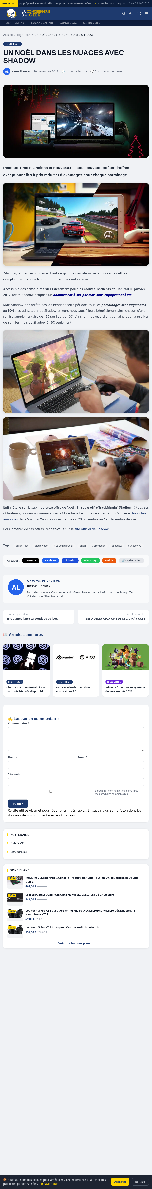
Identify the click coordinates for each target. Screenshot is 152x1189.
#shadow (117, 545)
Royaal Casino (42, 22)
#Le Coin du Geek (63, 545)
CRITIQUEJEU (92, 22)
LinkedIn (70, 560)
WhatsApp (90, 560)
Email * (82, 757)
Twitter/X (30, 560)
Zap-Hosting (15, 22)
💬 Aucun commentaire (106, 71)
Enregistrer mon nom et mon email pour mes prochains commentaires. (117, 792)
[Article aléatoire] (139, 13)
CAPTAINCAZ (68, 22)
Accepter (120, 1181)
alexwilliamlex (39, 585)
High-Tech (23, 34)
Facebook (50, 560)
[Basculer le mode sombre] (131, 13)
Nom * (12, 757)
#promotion (98, 545)
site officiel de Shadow (91, 529)
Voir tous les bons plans (76, 943)
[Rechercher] (124, 14)
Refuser (140, 1181)
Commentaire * (18, 723)
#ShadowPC (134, 545)
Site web (14, 774)
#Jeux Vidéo (41, 545)
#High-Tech (22, 545)
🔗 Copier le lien (131, 560)
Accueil (8, 34)
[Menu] (146, 13)
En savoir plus (49, 1183)
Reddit (109, 560)
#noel (83, 545)
